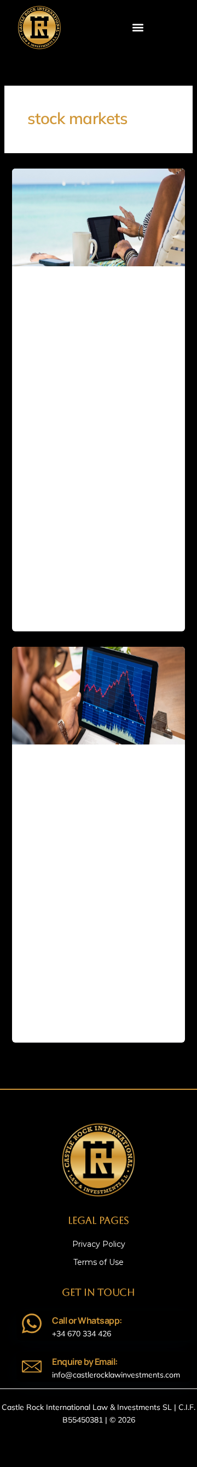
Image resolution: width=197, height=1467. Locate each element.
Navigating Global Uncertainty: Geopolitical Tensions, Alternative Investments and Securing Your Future (84, 418)
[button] (138, 27)
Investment (42, 283)
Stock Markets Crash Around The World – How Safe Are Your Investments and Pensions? (89, 869)
